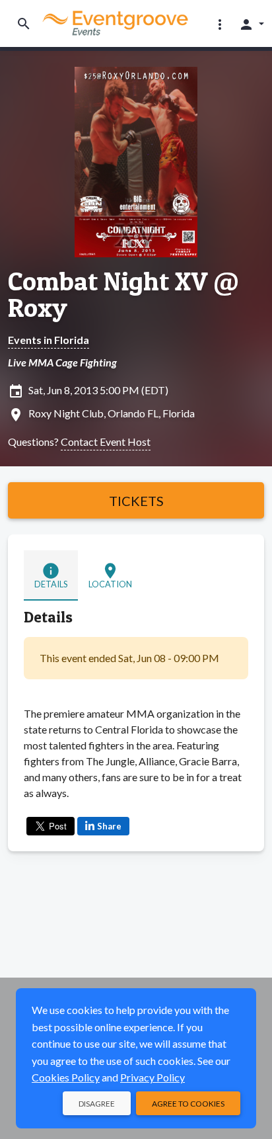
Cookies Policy (66, 1077)
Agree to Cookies (188, 1104)
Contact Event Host (106, 441)
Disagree (97, 1104)
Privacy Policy (152, 1077)
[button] (219, 24)
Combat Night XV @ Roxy (123, 294)
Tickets (136, 501)
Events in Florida (48, 339)
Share (109, 826)
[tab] (51, 575)
